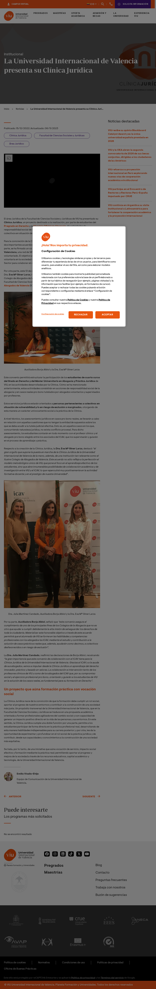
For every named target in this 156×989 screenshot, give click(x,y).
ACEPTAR (107, 315)
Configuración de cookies (52, 314)
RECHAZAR (81, 315)
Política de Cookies (77, 300)
